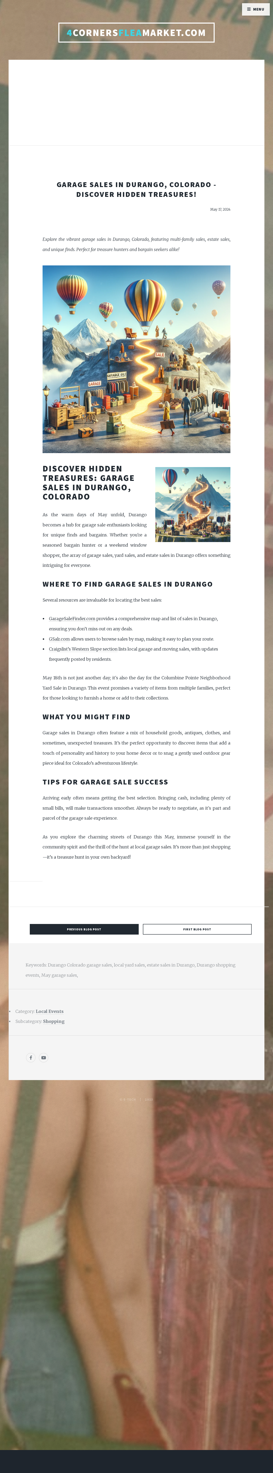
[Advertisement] (136, 107)
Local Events (50, 1011)
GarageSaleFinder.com (72, 618)
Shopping (54, 1021)
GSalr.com (59, 639)
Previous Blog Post (84, 929)
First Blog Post (197, 929)
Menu (259, 9)
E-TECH (130, 1099)
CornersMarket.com (136, 33)
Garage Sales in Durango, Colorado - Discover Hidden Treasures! (137, 189)
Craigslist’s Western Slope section (83, 649)
